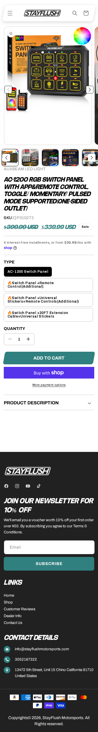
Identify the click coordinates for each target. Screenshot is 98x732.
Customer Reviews (19, 609)
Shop (8, 602)
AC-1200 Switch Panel (28, 272)
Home (9, 595)
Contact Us (13, 623)
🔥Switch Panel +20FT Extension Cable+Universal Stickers (38, 314)
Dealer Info (13, 616)
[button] (10, 13)
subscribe (49, 563)
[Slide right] (89, 89)
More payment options (49, 385)
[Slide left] (8, 89)
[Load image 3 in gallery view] (50, 157)
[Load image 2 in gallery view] (30, 157)
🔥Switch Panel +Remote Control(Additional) (31, 284)
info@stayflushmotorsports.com (42, 649)
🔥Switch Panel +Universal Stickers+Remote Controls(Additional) (43, 299)
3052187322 (26, 659)
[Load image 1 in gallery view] (10, 157)
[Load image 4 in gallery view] (70, 157)
